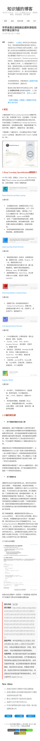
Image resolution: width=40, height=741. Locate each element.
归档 (28, 21)
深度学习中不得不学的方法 (17, 702)
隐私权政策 (26, 726)
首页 (5, 21)
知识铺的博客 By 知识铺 (19, 724)
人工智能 (19, 716)
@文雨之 (19, 42)
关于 (34, 21)
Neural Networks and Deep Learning (13, 195)
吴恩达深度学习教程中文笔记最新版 (20, 689)
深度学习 (31, 716)
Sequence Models (7, 380)
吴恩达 (8, 716)
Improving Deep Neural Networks (13, 247)
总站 (12, 21)
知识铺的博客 (20, 9)
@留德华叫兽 (33, 81)
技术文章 (20, 21)
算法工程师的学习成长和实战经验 (19, 699)
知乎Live (30, 93)
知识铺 (15, 604)
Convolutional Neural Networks (12, 326)
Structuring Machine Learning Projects (14, 293)
